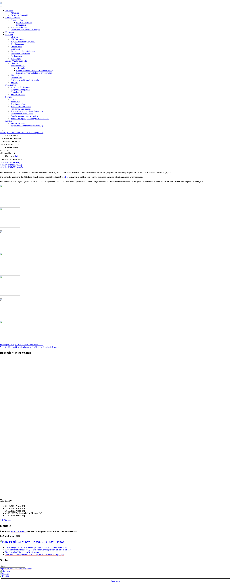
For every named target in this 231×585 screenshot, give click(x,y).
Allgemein (20, 68)
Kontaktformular (18, 94)
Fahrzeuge (9, 32)
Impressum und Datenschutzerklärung (27, 126)
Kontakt (14, 82)
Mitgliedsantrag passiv (20, 90)
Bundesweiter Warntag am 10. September (22, 552)
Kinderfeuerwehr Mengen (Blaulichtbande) (34, 70)
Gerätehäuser (16, 46)
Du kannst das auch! (19, 15)
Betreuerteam (16, 78)
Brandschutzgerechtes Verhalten (24, 116)
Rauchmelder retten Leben (22, 114)
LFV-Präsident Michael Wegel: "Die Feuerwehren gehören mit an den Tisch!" (38, 550)
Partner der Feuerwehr (20, 54)
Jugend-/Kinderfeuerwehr (16, 61)
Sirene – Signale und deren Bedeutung (27, 111)
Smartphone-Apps (18, 104)
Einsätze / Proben (12, 18)
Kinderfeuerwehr (18, 66)
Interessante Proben (19, 27)
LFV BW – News (52, 541)
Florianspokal (16, 56)
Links (13, 99)
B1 (16, 156)
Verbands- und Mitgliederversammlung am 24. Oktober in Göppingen (34, 554)
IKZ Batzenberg (17, 39)
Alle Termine (5, 520)
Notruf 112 (15, 102)
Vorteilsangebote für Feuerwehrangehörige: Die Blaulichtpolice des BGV (36, 547)
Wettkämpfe (16, 58)
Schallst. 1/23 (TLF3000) (11, 165)
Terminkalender (17, 44)
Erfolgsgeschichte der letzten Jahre (25, 80)
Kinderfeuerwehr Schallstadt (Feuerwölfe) (34, 73)
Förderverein (10, 85)
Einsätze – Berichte (19, 20)
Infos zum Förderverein (20, 87)
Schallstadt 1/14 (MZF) (10, 162)
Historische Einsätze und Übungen (25, 30)
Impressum (115, 581)
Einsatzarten (21, 25)
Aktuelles (9, 10)
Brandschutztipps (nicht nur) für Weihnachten (30, 118)
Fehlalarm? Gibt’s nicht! (21, 109)
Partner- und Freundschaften (23, 51)
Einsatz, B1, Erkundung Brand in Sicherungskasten (21, 132)
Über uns (9, 34)
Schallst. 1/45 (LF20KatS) (11, 167)
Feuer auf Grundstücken (21, 106)
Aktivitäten (15, 75)
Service (8, 97)
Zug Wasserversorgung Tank (23, 42)
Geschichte (15, 49)
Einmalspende (17, 92)
